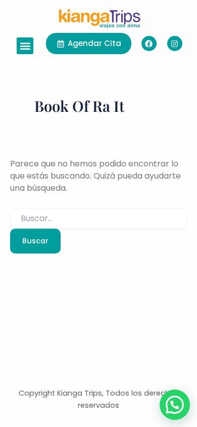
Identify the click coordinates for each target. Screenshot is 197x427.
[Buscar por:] (98, 218)
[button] (25, 45)
